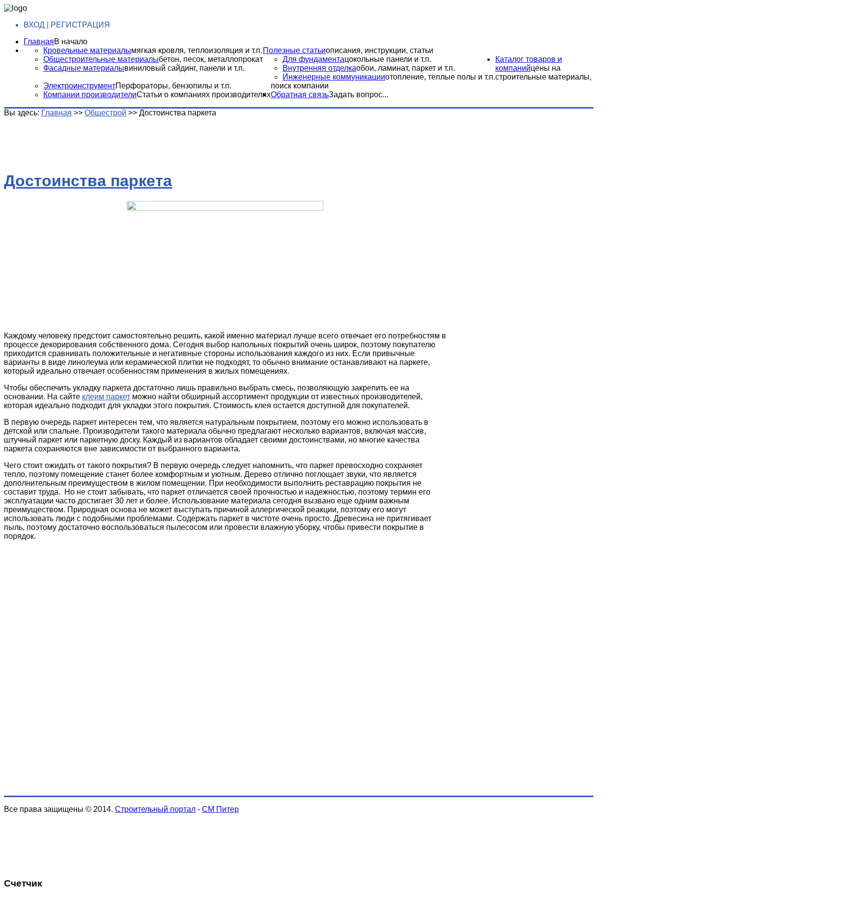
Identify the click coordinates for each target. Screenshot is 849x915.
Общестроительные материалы (101, 59)
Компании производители (90, 94)
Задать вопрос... (358, 94)
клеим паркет (106, 396)
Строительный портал (155, 809)
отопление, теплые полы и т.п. (440, 77)
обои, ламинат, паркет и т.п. (405, 68)
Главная (39, 41)
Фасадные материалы (83, 68)
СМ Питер (220, 809)
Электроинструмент (79, 86)
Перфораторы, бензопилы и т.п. (173, 86)
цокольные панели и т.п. (387, 59)
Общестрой (105, 113)
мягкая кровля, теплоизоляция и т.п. (196, 50)
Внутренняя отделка (319, 68)
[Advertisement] (158, 139)
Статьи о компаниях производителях (204, 94)
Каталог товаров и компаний (528, 63)
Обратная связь (300, 94)
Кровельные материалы (87, 50)
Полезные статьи (294, 50)
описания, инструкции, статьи (379, 50)
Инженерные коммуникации (334, 77)
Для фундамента (313, 59)
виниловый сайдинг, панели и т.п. (184, 68)
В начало (70, 41)
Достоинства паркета (88, 181)
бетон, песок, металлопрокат (211, 59)
